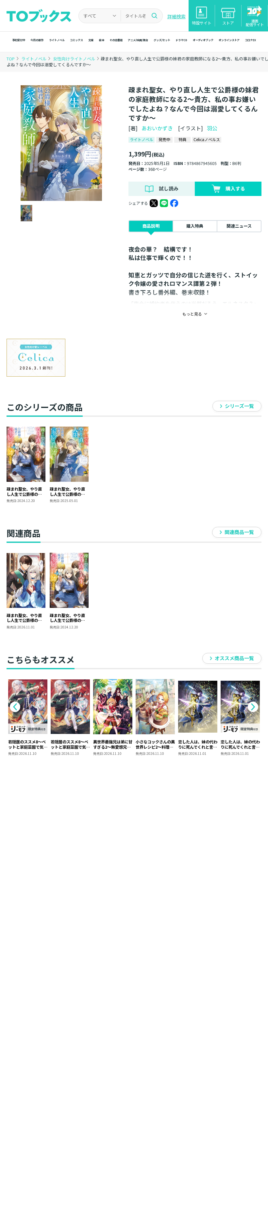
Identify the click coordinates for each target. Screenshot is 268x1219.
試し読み (168, 188)
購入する (235, 188)
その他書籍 (116, 40)
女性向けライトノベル (74, 59)
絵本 (101, 40)
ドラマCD (181, 40)
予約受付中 (18, 40)
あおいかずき (157, 128)
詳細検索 (176, 16)
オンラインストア (229, 40)
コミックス (76, 40)
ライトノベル (57, 40)
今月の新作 (36, 40)
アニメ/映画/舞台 (138, 40)
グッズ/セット (162, 40)
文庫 (90, 40)
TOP (11, 59)
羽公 (212, 128)
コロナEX (250, 40)
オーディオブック (203, 40)
